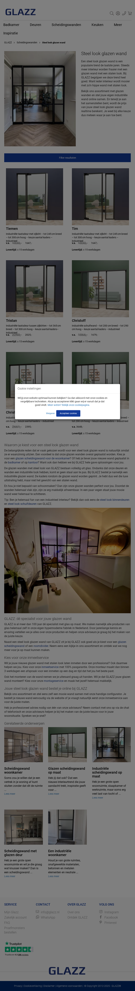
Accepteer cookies (68, 413)
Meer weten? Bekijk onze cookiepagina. (69, 405)
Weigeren (50, 413)
